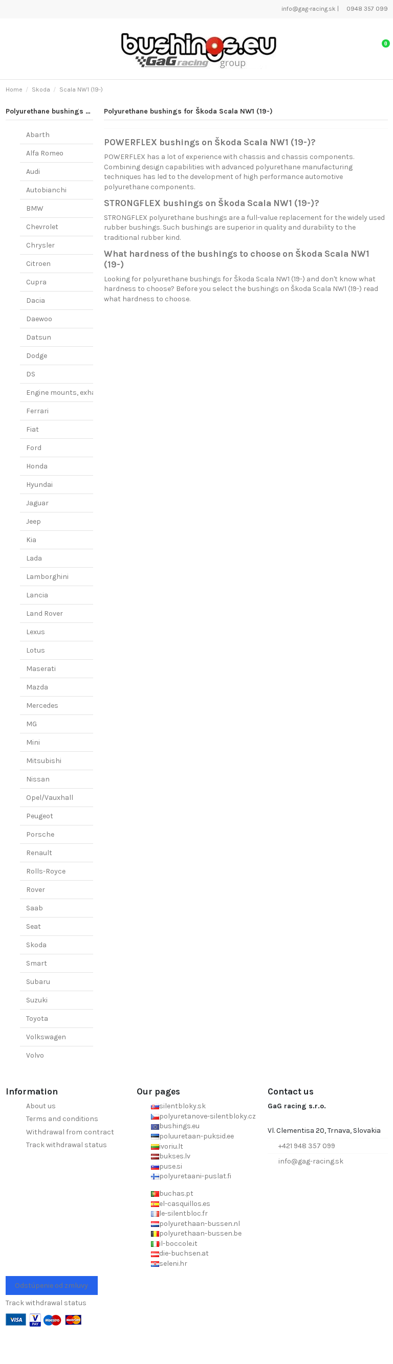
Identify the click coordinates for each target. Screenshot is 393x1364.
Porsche (40, 834)
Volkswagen (46, 1037)
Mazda (37, 687)
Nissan (38, 779)
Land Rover (44, 613)
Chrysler (40, 245)
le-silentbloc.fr (183, 1213)
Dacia (35, 300)
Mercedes (42, 705)
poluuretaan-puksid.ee (196, 1136)
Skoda (36, 945)
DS (30, 374)
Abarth (38, 134)
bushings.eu (179, 1126)
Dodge (36, 355)
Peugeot (39, 816)
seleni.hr (173, 1263)
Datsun (38, 337)
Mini (33, 742)
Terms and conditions (62, 1118)
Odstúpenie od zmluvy (51, 1285)
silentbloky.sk (182, 1106)
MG (31, 724)
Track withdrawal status (66, 1145)
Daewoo (39, 319)
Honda (37, 466)
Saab (34, 908)
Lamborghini (47, 576)
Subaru (38, 981)
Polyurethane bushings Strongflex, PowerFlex (83, 111)
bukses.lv (174, 1156)
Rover (35, 889)
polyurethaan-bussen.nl (199, 1223)
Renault (39, 852)
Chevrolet (42, 226)
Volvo (35, 1055)
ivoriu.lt (171, 1146)
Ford (33, 447)
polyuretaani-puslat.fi (195, 1176)
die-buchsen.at (184, 1253)
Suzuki (37, 1000)
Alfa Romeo (44, 153)
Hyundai (39, 484)
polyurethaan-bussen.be (200, 1233)
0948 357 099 (366, 8)
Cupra (36, 282)
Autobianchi (46, 190)
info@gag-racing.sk (308, 8)
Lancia (37, 595)
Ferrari (37, 411)
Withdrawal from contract (70, 1132)
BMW (34, 208)
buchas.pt (176, 1193)
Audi (33, 171)
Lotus (35, 650)
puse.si (170, 1166)
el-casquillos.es (184, 1203)
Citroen (38, 263)
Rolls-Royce (46, 871)
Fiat (32, 429)
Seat (33, 926)
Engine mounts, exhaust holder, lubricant (95, 392)
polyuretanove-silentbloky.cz (207, 1116)
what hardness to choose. (147, 299)
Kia (31, 539)
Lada (34, 558)
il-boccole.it (178, 1243)
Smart (36, 963)
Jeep (33, 521)
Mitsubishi (43, 760)
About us (41, 1106)
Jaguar (37, 503)
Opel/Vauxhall (49, 797)
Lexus (35, 632)
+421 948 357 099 (306, 1146)
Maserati (41, 668)
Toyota (37, 1018)
